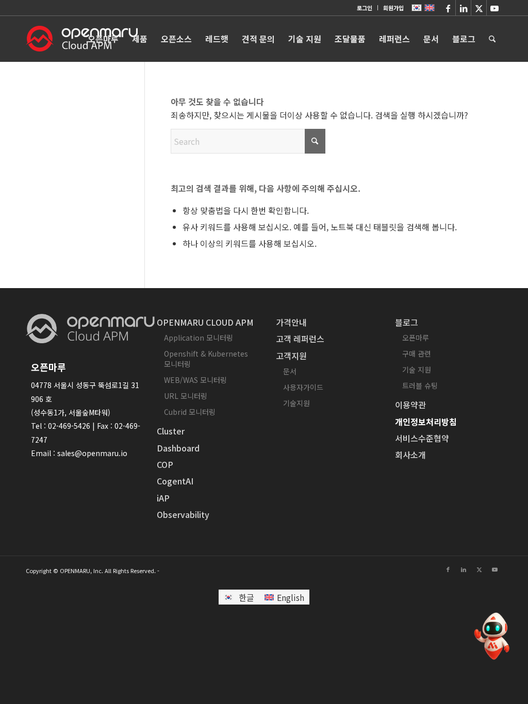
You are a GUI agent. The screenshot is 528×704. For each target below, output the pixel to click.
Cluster (171, 431)
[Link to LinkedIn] (463, 7)
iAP (163, 498)
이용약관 (410, 404)
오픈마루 (415, 337)
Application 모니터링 (198, 337)
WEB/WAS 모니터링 (195, 380)
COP (165, 464)
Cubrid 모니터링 (190, 412)
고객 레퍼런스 (300, 338)
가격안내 (291, 322)
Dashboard (178, 448)
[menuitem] (365, 7)
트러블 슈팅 (420, 385)
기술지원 (296, 403)
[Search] (492, 38)
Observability (183, 514)
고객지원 (291, 355)
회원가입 (393, 8)
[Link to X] (478, 7)
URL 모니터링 (185, 396)
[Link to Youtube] (494, 7)
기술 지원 (416, 369)
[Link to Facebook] (447, 7)
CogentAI (175, 481)
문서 (289, 371)
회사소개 (410, 454)
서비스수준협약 (422, 438)
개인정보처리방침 (426, 421)
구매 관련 (416, 353)
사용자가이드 (303, 387)
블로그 (406, 322)
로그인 (364, 8)
